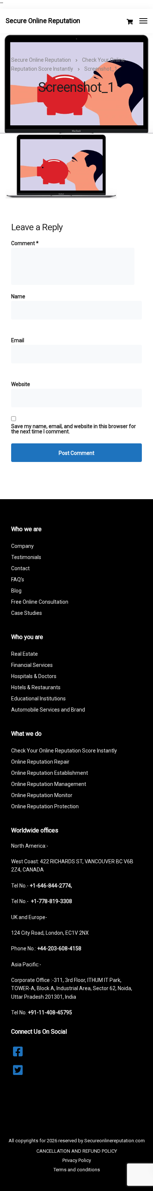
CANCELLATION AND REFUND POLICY (76, 1151)
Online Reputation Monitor (41, 795)
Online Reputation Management (48, 784)
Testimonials (26, 557)
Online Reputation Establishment (49, 773)
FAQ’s (17, 579)
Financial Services (32, 665)
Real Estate (24, 654)
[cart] (130, 22)
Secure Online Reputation (43, 21)
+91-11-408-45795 (50, 1012)
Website (20, 384)
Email (17, 340)
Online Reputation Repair (40, 762)
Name (18, 296)
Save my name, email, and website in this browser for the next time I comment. (73, 429)
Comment (25, 243)
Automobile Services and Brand (48, 710)
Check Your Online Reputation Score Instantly (64, 751)
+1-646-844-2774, (51, 886)
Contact (20, 568)
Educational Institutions (38, 699)
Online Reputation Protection (45, 806)
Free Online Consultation (39, 602)
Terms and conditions (76, 1169)
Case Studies (26, 613)
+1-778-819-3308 (51, 901)
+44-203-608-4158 (59, 948)
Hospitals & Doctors (33, 676)
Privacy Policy (76, 1160)
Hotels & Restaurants (36, 687)
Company (22, 546)
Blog (16, 591)
